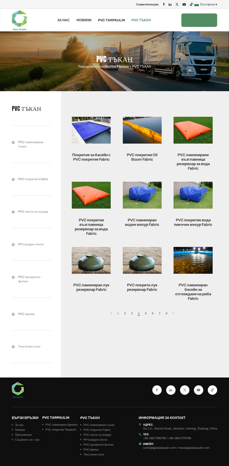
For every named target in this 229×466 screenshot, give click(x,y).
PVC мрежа (26, 314)
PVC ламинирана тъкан (30, 144)
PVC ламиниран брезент (61, 424)
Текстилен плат (29, 346)
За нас (63, 20)
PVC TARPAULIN (111, 20)
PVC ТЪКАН (141, 20)
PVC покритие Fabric (33, 179)
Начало (123, 66)
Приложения (23, 434)
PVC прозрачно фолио (29, 279)
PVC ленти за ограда (33, 211)
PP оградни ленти (31, 244)
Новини (83, 20)
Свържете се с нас (195, 20)
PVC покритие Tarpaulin (60, 429)
